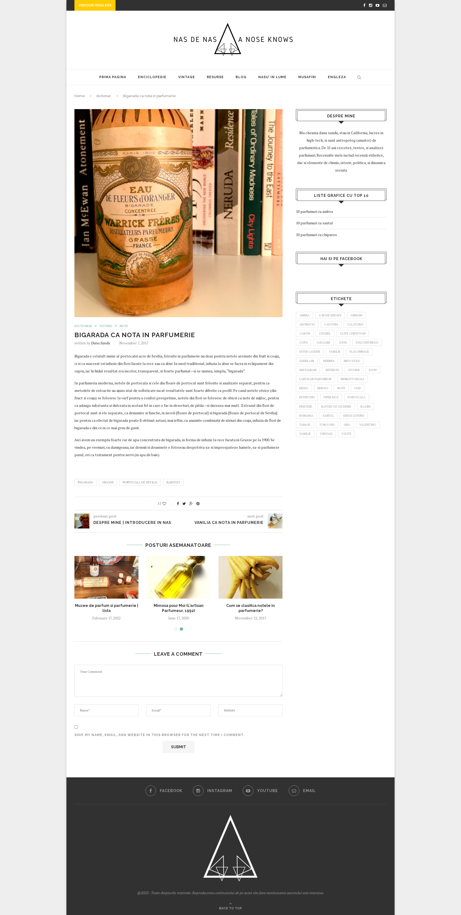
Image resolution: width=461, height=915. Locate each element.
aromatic (307, 324)
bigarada (85, 482)
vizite (346, 434)
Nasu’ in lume (272, 77)
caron (304, 333)
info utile (352, 361)
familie (334, 351)
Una (347, 425)
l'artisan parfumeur (315, 379)
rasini (365, 406)
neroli (322, 388)
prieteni (305, 406)
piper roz (331, 397)
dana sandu (100, 342)
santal (328, 415)
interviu (332, 370)
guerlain (306, 361)
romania (306, 415)
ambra (304, 315)
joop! (373, 370)
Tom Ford (327, 425)
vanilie (305, 434)
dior (343, 342)
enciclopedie (152, 77)
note (124, 326)
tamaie (304, 425)
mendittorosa (352, 379)
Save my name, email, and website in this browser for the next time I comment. (159, 735)
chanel (325, 333)
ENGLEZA (337, 77)
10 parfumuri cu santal (314, 222)
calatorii (355, 324)
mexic (303, 388)
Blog (241, 77)
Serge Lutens (353, 415)
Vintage (186, 77)
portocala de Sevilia (140, 482)
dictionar (103, 96)
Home (79, 96)
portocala (356, 397)
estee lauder (309, 351)
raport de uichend (336, 406)
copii (303, 342)
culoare (323, 342)
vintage (326, 434)
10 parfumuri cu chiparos (316, 234)
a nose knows (330, 315)
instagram (307, 370)
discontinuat (367, 342)
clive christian (352, 333)
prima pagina (112, 77)
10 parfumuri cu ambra (314, 211)
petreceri (307, 397)
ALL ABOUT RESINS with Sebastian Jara (156, 6)
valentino (367, 425)
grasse (108, 482)
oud (357, 388)
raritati (173, 482)
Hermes (329, 361)
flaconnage (359, 351)
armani (356, 315)
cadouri (331, 324)
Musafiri (307, 77)
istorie (106, 326)
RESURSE (215, 77)
